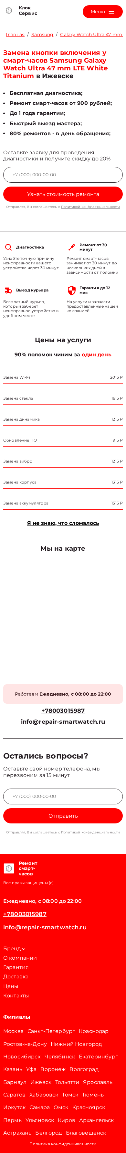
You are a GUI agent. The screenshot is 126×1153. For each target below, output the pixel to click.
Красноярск (88, 1107)
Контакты (16, 996)
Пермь (12, 1120)
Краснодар (94, 1031)
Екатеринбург (98, 1057)
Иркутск (14, 1107)
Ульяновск (40, 1120)
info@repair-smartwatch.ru (63, 722)
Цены (11, 986)
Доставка (15, 977)
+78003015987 (63, 711)
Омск (61, 1107)
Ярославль (97, 1082)
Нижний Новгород (76, 1044)
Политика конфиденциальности (62, 1143)
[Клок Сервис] (8, 10)
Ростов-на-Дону (25, 1044)
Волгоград (83, 1069)
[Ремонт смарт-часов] (8, 869)
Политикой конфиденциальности (90, 207)
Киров (66, 1120)
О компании (20, 958)
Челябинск (60, 1057)
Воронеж (53, 1069)
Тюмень (93, 1095)
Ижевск (40, 1082)
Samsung (42, 34)
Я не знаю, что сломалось (63, 523)
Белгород (48, 1133)
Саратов (14, 1095)
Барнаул (14, 1082)
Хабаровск (43, 1095)
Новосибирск (22, 1057)
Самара (39, 1107)
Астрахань (17, 1133)
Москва (13, 1031)
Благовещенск (86, 1133)
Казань (12, 1069)
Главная (15, 34)
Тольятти (67, 1082)
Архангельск (96, 1120)
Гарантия (16, 967)
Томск (70, 1095)
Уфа (31, 1069)
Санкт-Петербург (51, 1031)
